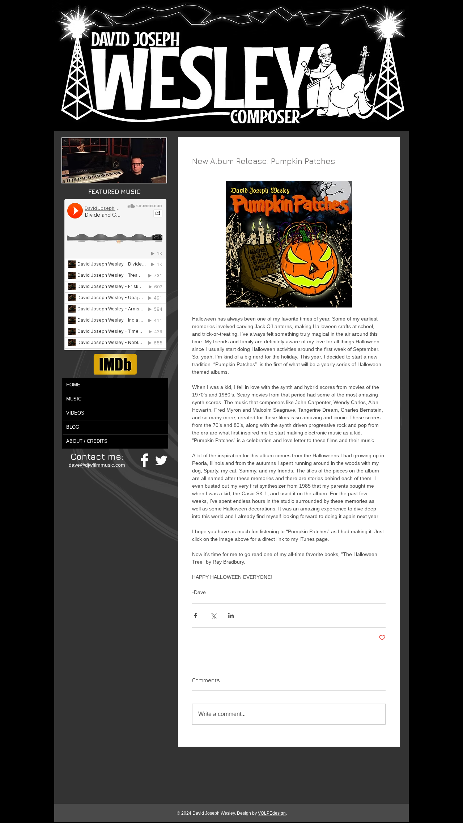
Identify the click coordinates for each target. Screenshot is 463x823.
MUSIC (73, 399)
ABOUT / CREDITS (86, 441)
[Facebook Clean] (144, 460)
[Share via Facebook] (195, 615)
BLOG (72, 427)
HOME (73, 384)
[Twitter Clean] (161, 460)
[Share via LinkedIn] (231, 615)
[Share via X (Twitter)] (213, 615)
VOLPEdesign (272, 813)
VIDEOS (75, 413)
